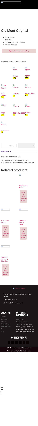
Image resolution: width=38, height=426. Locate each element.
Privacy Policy (20, 319)
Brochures (4, 329)
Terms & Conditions (22, 322)
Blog (2, 331)
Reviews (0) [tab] (6, 151)
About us (3, 321)
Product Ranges (6, 324)
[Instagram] (24, 342)
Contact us (4, 319)
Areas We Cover (6, 326)
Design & (10, 351)
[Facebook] (9, 342)
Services (3, 316)
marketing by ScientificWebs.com (22, 351)
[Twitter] (12, 342)
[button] (5, 60)
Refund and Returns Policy (24, 324)
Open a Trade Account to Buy (19, 51)
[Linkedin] (27, 342)
